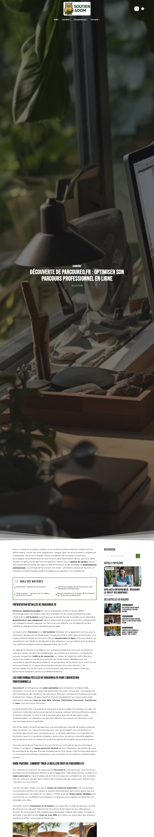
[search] (136, 8)
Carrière (77, 266)
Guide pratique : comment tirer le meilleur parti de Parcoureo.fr (32, 594)
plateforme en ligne (31, 611)
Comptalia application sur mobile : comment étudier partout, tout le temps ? (130, 632)
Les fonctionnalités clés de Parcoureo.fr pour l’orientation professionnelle (75, 588)
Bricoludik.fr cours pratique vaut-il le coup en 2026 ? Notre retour (131, 621)
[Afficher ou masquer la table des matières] (68, 581)
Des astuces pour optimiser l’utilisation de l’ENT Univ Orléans (130, 610)
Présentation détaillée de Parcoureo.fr (31, 587)
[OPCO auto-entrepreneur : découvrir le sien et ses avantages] (122, 576)
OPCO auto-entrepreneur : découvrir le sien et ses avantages (122, 591)
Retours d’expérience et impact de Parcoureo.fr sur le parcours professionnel (76, 594)
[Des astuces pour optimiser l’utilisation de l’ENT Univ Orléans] (112, 608)
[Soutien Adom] (77, 8)
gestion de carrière (79, 562)
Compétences (127, 605)
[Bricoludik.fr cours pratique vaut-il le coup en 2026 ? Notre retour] (112, 620)
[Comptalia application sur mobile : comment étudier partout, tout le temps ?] (112, 631)
